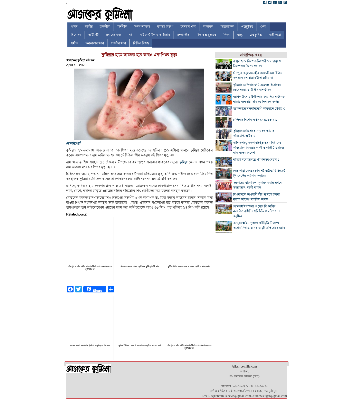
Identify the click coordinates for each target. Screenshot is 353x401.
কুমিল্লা (184, 162)
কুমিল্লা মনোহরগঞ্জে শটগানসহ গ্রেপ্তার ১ (256, 160)
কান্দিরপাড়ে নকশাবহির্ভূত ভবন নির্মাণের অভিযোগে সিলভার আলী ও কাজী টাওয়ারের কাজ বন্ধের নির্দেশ (259, 148)
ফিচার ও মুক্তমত (206, 35)
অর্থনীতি (122, 26)
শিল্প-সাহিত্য (142, 26)
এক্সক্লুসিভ (247, 26)
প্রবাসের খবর (114, 35)
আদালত (208, 26)
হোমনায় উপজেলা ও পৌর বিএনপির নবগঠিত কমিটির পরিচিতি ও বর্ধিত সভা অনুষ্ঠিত (256, 211)
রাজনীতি (105, 26)
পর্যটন (74, 43)
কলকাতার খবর (95, 43)
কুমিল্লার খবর (188, 26)
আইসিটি (93, 35)
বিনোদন (76, 35)
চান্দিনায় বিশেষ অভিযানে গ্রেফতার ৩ (255, 120)
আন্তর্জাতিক (227, 26)
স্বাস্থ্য (240, 35)
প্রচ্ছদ (74, 26)
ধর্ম (131, 35)
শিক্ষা (226, 35)
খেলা (263, 26)
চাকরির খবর (118, 43)
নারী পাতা (275, 35)
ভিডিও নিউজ (141, 43)
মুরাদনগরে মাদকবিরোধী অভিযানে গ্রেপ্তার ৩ (259, 109)
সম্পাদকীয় (183, 35)
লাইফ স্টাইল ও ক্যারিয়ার (155, 35)
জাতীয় (89, 26)
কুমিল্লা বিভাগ (165, 26)
